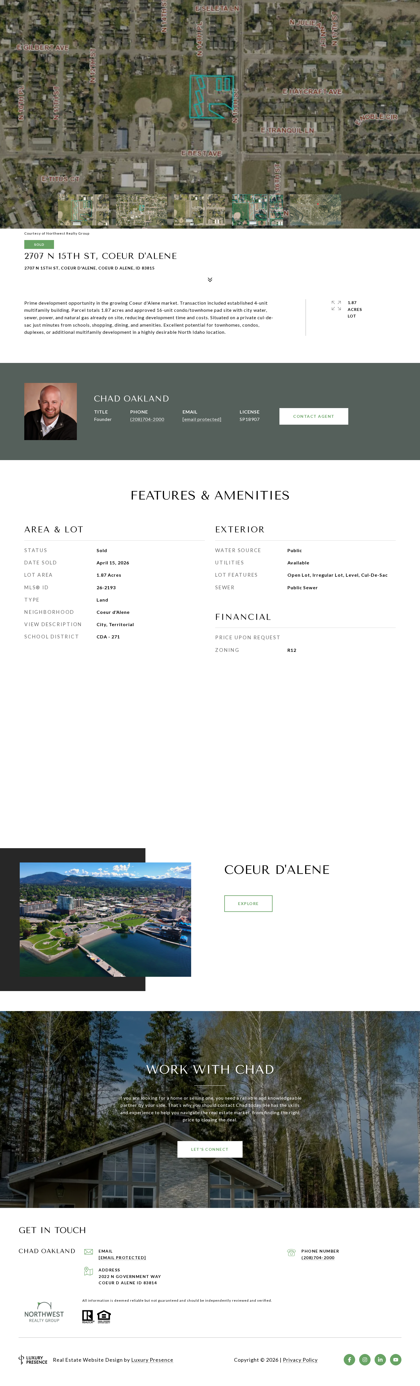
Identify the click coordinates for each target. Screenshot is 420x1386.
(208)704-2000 (147, 419)
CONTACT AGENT (314, 416)
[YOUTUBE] (395, 1359)
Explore (248, 903)
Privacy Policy (300, 1360)
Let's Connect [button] (210, 1149)
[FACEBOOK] (349, 1359)
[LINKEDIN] (380, 1359)
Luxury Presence (152, 1360)
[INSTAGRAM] (365, 1359)
